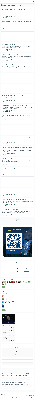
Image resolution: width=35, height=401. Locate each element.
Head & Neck (25, 375)
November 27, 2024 (7, 195)
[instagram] (30, 395)
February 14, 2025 (7, 101)
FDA (11, 375)
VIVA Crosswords (5, 387)
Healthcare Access (11, 377)
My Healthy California (5, 380)
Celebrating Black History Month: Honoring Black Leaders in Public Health (15, 105)
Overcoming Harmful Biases (6, 382)
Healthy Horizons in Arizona (7, 74)
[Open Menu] (1, 1)
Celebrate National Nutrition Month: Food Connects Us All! (12, 85)
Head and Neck (4, 377)
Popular (9, 293)
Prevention (20, 382)
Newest (3, 293)
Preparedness (14, 382)
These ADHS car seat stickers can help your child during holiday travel (14, 199)
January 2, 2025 (7, 154)
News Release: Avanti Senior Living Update (9, 189)
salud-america (17, 384)
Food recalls (15, 375)
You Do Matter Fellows (8, 298)
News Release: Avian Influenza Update (9, 168)
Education (4, 375)
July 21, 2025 (6, 17)
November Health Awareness (18, 380)
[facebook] (28, 395)
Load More (17, 220)
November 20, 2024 (7, 215)
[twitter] (33, 395)
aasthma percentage (12, 387)
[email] (26, 395)
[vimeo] (31, 397)
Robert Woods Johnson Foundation (7, 384)
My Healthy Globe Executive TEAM (10, 301)
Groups (3, 291)
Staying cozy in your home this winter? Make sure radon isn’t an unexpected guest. (17, 137)
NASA (11, 380)
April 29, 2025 (7, 60)
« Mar (3, 262)
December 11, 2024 (7, 164)
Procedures (25, 382)
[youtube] (33, 397)
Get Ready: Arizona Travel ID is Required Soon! (10, 54)
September (22, 384)
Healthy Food (23, 377)
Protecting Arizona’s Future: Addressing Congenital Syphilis (12, 64)
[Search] (33, 1)
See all (4, 310)
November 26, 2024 (7, 205)
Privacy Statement (17, 397)
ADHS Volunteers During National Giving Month (10, 158)
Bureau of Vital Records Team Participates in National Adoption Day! (14, 178)
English (8, 375)
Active (6, 293)
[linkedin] (31, 395)
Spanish (27, 384)
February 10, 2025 (7, 111)
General (20, 375)
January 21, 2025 (7, 143)
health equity (18, 377)
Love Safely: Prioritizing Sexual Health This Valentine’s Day (12, 95)
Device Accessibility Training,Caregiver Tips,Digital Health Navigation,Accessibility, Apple (16, 373)
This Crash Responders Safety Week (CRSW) (10, 209)
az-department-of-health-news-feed (10, 16)
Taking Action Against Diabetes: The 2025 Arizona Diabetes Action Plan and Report (17, 126)
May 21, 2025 (6, 50)
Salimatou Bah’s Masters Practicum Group (11, 304)
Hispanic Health (29, 377)
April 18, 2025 (6, 70)
